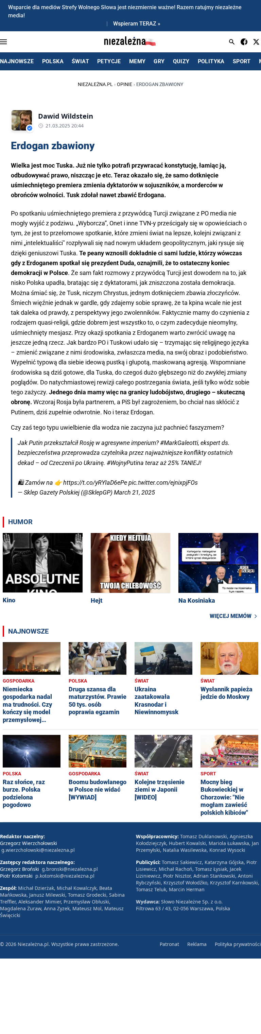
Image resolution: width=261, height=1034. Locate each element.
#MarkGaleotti (179, 442)
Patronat (169, 944)
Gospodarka (18, 681)
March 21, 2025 (134, 492)
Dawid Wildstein (65, 116)
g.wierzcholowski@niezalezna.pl (38, 850)
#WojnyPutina (125, 462)
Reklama (197, 944)
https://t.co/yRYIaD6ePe (95, 482)
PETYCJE (109, 61)
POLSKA (53, 61)
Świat (142, 681)
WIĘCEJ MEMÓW (230, 616)
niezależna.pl (95, 84)
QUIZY (181, 61)
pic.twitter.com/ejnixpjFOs (163, 482)
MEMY (137, 61)
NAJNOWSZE (17, 61)
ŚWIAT (80, 61)
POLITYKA (211, 61)
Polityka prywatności (238, 944)
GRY (159, 61)
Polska (78, 681)
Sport (208, 773)
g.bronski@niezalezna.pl (70, 869)
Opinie (124, 84)
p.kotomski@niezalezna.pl (64, 876)
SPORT (242, 61)
